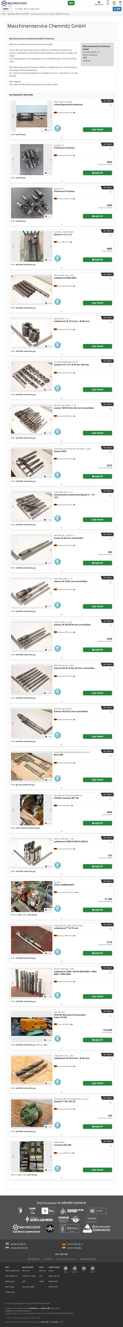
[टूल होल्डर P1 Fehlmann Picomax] (31, 203)
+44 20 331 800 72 (18, 1244)
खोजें (118, 9)
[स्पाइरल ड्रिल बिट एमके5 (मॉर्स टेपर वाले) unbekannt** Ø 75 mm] (31, 939)
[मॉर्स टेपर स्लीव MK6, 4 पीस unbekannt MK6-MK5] (31, 289)
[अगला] (50, 116)
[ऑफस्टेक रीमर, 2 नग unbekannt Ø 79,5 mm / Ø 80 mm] (31, 333)
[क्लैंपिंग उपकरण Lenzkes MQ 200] (31, 1156)
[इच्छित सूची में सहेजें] (110, 105)
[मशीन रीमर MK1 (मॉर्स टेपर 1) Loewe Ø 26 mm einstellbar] (31, 549)
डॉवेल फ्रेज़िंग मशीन (34, 1259)
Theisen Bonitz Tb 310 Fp (66, 1259)
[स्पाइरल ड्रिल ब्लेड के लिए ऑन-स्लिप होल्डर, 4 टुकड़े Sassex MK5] (31, 463)
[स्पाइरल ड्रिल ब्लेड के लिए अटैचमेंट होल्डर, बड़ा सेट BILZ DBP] (31, 766)
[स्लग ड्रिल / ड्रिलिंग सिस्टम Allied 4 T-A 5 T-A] (31, 246)
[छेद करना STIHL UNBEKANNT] (31, 896)
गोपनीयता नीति (45, 1322)
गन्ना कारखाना (47, 1259)
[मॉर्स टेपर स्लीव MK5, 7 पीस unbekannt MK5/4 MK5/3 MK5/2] (31, 853)
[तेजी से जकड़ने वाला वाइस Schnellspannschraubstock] (31, 116)
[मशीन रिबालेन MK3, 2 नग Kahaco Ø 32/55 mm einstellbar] (31, 593)
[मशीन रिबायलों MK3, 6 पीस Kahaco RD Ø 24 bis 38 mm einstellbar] (31, 679)
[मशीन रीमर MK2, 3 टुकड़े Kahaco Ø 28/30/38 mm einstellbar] (31, 636)
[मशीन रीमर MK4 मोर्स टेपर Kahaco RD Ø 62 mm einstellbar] (31, 723)
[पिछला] (13, 116)
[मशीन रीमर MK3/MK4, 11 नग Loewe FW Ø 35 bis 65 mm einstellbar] (31, 419)
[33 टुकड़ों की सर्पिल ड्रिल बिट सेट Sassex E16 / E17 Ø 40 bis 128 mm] (31, 376)
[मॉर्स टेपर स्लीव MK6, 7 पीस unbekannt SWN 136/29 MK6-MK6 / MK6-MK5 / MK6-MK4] (31, 983)
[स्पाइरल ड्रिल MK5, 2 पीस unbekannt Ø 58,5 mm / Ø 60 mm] (31, 1070)
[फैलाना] (61, 138)
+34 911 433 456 (74, 1248)
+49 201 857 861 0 (75, 1244)
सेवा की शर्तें (54, 1322)
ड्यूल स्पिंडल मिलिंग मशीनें (87, 1259)
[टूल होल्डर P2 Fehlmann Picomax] (31, 159)
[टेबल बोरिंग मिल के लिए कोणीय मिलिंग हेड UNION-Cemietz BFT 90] (31, 809)
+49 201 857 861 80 (18, 1248)
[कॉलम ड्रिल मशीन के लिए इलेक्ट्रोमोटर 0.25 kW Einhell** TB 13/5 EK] (31, 1113)
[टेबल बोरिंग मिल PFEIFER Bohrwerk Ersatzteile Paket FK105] (31, 1026)
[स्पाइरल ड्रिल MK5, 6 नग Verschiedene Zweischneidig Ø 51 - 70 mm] (31, 506)
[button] (120, 3)
